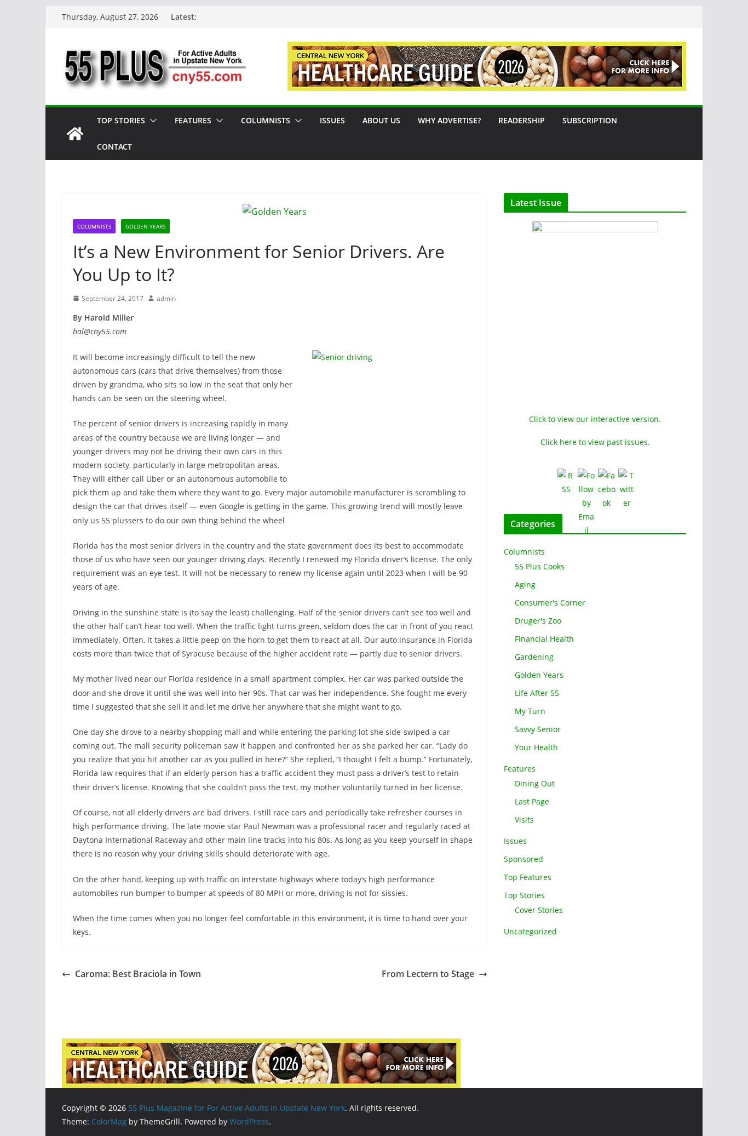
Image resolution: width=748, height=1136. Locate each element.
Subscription (589, 120)
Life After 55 (537, 693)
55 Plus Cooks (540, 566)
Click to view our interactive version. (595, 419)
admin (166, 298)
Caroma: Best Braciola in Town (138, 974)
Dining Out (535, 783)
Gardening (534, 657)
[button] (151, 120)
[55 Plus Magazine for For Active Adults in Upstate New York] (75, 134)
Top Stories (121, 120)
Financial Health (544, 638)
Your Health (536, 747)
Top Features (527, 877)
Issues (332, 120)
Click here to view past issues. (595, 442)
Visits (524, 819)
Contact (114, 146)
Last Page (532, 801)
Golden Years (145, 226)
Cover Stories (539, 910)
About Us (381, 120)
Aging (525, 584)
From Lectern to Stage (428, 974)
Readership (521, 120)
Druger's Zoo (538, 620)
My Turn (530, 711)
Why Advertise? (449, 120)
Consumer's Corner (550, 602)
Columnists (265, 120)
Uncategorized (530, 931)
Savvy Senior (538, 729)
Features (193, 120)
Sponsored (523, 859)
